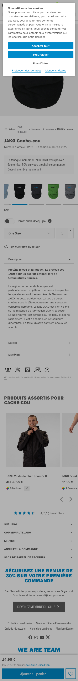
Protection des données (26, 70)
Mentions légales (55, 70)
